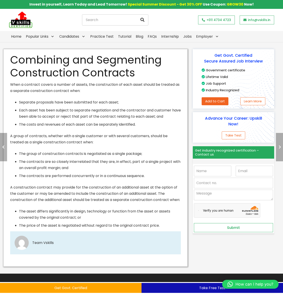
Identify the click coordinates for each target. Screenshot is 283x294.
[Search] (142, 20)
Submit (233, 227)
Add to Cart (215, 101)
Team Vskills (43, 242)
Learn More (253, 101)
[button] (250, 284)
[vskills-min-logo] (20, 20)
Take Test (233, 135)
